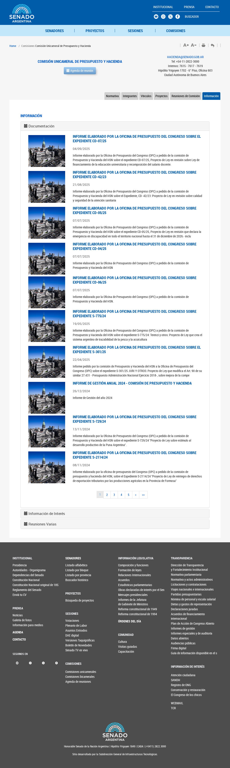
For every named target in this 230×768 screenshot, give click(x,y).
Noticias (18, 615)
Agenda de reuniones (72, 681)
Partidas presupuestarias (178, 594)
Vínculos (146, 96)
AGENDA (18, 632)
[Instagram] (30, 663)
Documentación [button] (41, 126)
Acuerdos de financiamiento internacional (178, 616)
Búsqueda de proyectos (72, 600)
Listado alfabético (72, 565)
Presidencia (20, 565)
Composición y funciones (125, 565)
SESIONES (135, 30)
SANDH (175, 680)
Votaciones (72, 620)
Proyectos (161, 96)
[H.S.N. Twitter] (171, 17)
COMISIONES (175, 30)
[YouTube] (17, 663)
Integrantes (130, 96)
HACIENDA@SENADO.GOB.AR (185, 57)
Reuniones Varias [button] (42, 524)
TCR (173, 708)
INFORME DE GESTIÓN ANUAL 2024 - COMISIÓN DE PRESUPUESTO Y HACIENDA (132, 383)
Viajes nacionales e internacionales (178, 589)
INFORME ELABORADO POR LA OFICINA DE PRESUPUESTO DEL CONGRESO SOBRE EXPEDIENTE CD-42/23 (134, 174)
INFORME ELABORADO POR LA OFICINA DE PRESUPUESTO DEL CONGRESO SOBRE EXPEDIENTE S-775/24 (134, 313)
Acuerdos (124, 580)
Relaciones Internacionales (125, 575)
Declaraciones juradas (178, 609)
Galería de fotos (20, 620)
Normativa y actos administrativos (178, 579)
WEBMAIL (177, 703)
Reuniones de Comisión (186, 96)
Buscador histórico (72, 580)
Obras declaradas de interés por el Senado (125, 590)
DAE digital (72, 635)
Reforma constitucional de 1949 (125, 609)
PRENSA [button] (189, 7)
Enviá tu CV (20, 595)
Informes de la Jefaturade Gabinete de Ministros (125, 601)
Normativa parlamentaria (178, 574)
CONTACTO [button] (212, 7)
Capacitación (125, 651)
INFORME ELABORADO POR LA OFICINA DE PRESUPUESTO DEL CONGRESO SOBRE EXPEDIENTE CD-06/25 (134, 280)
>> (143, 494)
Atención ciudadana (178, 675)
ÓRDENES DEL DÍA (125, 621)
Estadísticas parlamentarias (125, 585)
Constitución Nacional (20, 580)
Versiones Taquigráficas (72, 640)
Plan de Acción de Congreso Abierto (178, 623)
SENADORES (54, 30)
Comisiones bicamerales (72, 676)
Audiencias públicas (178, 643)
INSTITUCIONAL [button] (163, 7)
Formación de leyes (125, 570)
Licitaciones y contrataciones (178, 584)
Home (12, 46)
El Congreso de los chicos (178, 695)
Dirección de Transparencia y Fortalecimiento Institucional (178, 567)
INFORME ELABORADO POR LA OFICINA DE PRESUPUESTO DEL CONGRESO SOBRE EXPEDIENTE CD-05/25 (134, 210)
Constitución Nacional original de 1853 (20, 585)
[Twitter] (43, 663)
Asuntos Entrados (72, 630)
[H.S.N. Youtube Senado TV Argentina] (157, 17)
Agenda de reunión (81, 70)
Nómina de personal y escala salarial (178, 599)
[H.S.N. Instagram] (164, 17)
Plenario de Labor (72, 625)
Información (211, 96)
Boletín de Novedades (72, 645)
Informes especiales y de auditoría (178, 633)
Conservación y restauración (178, 690)
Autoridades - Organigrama (20, 570)
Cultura (122, 641)
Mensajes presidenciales (125, 595)
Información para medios (20, 625)
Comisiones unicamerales (72, 672)
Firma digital (178, 648)
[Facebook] (56, 663)
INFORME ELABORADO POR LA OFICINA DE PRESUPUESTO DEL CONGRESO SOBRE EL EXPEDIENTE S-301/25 (137, 349)
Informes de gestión (178, 628)
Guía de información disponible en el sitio (178, 653)
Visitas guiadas (125, 646)
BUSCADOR (192, 16)
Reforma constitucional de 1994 (125, 614)
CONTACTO (19, 639)
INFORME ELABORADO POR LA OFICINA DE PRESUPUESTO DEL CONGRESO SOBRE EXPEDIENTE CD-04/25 (134, 246)
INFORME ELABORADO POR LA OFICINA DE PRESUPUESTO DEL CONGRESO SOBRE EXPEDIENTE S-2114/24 (134, 455)
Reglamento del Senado (20, 590)
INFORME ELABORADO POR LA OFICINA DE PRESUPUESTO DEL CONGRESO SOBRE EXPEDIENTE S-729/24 (134, 419)
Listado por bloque (72, 570)
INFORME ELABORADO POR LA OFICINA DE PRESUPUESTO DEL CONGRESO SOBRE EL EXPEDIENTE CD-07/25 (137, 138)
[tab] (115, 126)
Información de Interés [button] (47, 513)
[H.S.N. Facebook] (179, 17)
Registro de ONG (178, 685)
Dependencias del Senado (20, 575)
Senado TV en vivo (72, 650)
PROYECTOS (95, 30)
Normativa (112, 96)
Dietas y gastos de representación (178, 604)
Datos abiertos (178, 638)
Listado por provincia (72, 575)
